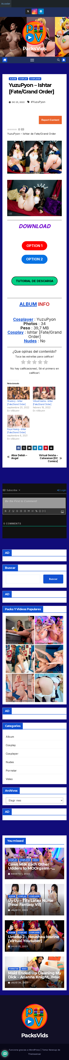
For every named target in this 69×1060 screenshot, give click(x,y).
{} (40, 511)
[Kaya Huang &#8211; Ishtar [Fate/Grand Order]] (18, 421)
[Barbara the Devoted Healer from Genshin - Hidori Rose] (49, 688)
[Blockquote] (28, 511)
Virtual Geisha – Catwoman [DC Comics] (48, 458)
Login (63, 490)
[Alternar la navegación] (32, 60)
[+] (44, 511)
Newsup (53, 1049)
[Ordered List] (21, 511)
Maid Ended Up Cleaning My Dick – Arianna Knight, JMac (34, 975)
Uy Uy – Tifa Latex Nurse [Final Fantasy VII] (30, 902)
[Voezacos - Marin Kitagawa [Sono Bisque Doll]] (20, 688)
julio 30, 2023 (19, 982)
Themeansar (34, 1054)
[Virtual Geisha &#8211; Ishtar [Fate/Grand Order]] (44, 393)
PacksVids (34, 49)
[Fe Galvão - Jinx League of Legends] (20, 659)
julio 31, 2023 (19, 910)
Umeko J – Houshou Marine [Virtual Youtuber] (33, 938)
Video (9, 779)
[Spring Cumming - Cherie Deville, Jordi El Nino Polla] (20, 630)
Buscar (10, 568)
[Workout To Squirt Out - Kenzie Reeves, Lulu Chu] (49, 659)
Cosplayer (35, 79)
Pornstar (11, 770)
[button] (58, 59)
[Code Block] (32, 511)
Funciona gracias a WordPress (25, 1049)
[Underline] (13, 511)
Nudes (30, 340)
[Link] (36, 511)
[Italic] (9, 511)
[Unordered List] (25, 511)
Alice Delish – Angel (19, 457)
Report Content (50, 120)
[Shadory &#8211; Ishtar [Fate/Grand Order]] (18, 393)
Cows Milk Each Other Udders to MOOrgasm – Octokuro (30, 868)
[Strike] (17, 511)
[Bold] (5, 511)
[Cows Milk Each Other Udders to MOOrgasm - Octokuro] (49, 630)
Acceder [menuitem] (5, 3)
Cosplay (23, 79)
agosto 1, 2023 (20, 874)
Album (13, 79)
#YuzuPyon (38, 102)
